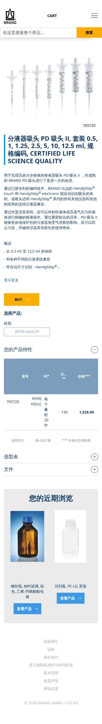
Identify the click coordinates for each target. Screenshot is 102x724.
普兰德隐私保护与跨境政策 (51, 664)
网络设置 (51, 688)
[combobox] (38, 32)
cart (52, 15)
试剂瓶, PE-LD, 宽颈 (70, 586)
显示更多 (11, 279)
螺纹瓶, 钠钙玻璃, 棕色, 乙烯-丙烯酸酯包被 (27, 591)
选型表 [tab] (11, 456)
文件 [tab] (8, 469)
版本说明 (51, 672)
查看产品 (25, 608)
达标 (51, 649)
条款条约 (51, 657)
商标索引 (51, 641)
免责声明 (51, 680)
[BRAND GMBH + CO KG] (8, 16)
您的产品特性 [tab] (18, 349)
